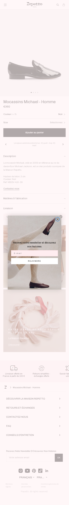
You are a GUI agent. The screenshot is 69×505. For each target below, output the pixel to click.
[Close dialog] (58, 219)
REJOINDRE (34, 261)
